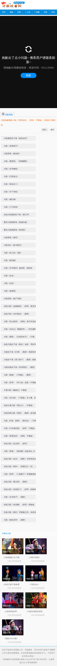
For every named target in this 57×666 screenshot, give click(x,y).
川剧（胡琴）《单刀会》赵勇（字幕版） (21, 382)
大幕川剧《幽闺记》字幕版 (15, 390)
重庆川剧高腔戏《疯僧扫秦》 (16, 222)
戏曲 (11, 12)
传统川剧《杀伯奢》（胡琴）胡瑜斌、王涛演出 (21, 505)
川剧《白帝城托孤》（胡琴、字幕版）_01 (21, 428)
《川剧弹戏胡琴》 (11, 611)
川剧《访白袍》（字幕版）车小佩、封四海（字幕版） (21, 398)
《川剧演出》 (34, 584)
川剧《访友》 (9, 283)
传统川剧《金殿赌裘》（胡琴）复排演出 (21, 306)
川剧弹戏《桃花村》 (12, 153)
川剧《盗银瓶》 (10, 291)
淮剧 (53, 12)
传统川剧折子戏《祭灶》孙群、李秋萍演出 (21, 345)
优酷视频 (9, 115)
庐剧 (19, 12)
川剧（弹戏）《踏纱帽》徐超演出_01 (19, 451)
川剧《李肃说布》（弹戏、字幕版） (19, 436)
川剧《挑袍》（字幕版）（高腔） (18, 375)
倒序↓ (44, 130)
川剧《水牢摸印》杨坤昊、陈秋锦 (18, 268)
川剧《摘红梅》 (10, 199)
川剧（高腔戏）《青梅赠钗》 (16, 161)
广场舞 (37, 12)
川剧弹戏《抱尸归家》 (13, 298)
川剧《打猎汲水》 (11, 176)
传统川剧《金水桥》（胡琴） (16, 443)
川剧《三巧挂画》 (11, 207)
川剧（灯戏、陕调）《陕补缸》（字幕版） (20, 421)
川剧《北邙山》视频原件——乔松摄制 (20, 329)
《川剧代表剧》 (34, 557)
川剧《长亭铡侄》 (11, 169)
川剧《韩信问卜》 (11, 184)
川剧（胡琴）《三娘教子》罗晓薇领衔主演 (21, 474)
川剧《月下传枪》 (11, 192)
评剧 (45, 12)
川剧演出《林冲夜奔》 (13, 245)
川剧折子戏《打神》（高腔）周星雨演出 (21, 352)
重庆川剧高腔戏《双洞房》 (15, 230)
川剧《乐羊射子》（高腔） (15, 497)
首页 (4, 12)
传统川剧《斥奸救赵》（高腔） (17, 314)
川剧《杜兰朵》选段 (12, 253)
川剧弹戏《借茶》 (11, 237)
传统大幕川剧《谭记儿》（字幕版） (19, 405)
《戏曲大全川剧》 (11, 638)
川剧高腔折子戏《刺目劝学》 (16, 138)
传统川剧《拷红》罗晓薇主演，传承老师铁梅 (21, 513)
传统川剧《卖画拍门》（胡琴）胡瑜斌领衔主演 (21, 490)
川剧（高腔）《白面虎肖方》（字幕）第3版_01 (21, 337)
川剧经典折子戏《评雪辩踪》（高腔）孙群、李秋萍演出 (21, 368)
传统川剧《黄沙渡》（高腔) (15, 482)
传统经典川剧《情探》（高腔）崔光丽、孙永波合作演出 (21, 413)
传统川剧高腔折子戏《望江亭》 (17, 215)
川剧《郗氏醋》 (10, 260)
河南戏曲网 (14, 5)
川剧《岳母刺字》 (11, 146)
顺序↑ (53, 130)
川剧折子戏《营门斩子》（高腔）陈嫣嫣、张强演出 (20, 360)
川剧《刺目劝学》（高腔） (15, 520)
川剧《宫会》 (9, 276)
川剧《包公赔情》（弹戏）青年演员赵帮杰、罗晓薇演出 (21, 322)
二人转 (27, 12)
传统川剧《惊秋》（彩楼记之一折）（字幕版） (21, 467)
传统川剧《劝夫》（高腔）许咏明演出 (20, 459)
